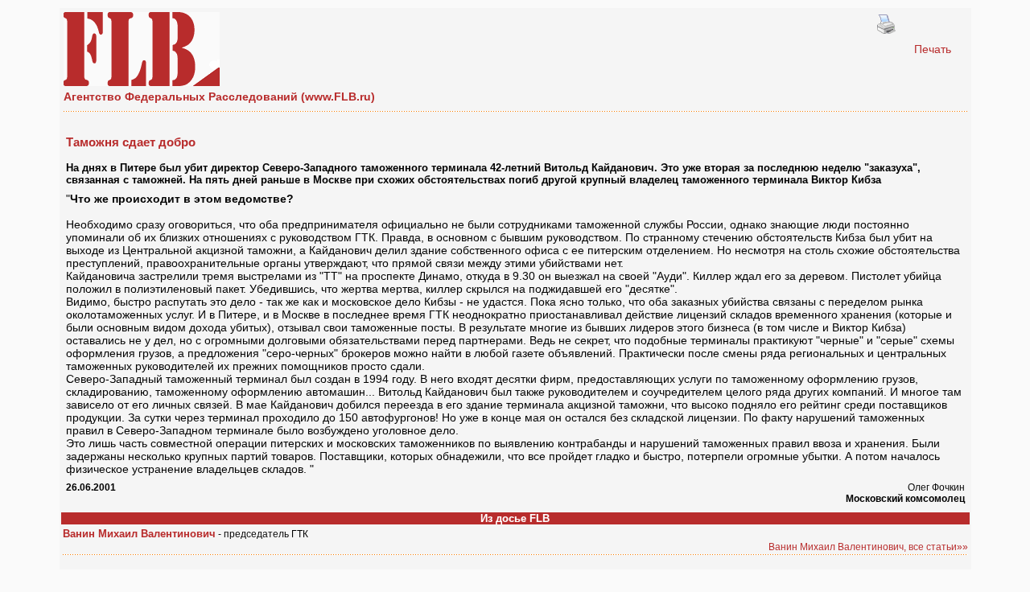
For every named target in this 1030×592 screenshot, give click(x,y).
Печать (932, 49)
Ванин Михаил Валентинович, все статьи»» (868, 547)
